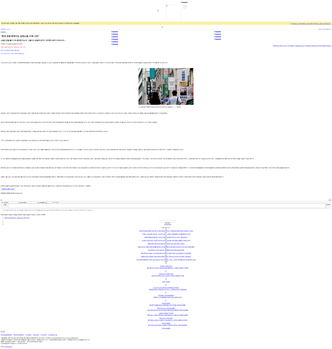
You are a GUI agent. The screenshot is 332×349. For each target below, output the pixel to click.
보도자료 (36, 334)
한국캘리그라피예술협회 (166, 295)
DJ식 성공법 (166, 281)
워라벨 (23, 23)
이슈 (45, 23)
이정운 (8, 189)
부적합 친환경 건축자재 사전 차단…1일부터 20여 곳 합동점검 (168, 289)
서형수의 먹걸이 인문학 (166, 313)
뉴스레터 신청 (52, 334)
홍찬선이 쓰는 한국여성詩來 (166, 308)
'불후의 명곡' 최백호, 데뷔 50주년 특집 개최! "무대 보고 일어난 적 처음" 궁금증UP (166, 256)
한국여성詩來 (166, 323)
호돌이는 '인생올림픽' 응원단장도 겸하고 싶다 (168, 297)
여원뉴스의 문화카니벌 (166, 274)
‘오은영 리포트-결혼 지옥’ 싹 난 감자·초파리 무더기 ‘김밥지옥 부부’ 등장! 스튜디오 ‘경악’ (166, 231)
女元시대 (3, 23)
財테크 (38, 23)
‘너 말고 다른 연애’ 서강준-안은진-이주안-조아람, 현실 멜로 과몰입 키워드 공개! (166, 240)
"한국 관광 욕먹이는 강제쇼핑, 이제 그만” (17, 218)
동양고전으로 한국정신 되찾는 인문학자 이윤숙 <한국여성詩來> (167, 325)
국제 (53, 23)
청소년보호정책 (19, 334)
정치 (8, 23)
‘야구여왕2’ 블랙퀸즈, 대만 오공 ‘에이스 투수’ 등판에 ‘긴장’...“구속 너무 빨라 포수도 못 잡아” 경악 (166, 259)
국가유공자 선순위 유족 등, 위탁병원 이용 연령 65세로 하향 (166, 250)
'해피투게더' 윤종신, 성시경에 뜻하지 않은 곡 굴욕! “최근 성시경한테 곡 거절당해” (166, 253)
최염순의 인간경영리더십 (66, 23)
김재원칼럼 (76, 23)
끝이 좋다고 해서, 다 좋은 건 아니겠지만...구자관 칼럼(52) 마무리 (168, 320)
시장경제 (12, 23)
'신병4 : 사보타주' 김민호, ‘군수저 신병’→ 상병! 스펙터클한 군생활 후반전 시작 (166, 234)
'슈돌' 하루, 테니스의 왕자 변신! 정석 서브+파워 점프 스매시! (166, 243)
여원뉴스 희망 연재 (166, 266)
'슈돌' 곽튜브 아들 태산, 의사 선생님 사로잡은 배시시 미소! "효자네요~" (166, 237)
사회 (16, 23)
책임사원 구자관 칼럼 (166, 318)
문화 (19, 23)
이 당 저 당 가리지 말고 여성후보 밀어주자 (166, 287)
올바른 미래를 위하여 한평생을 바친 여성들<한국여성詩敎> (167, 305)
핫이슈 (56, 23)
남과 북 (49, 23)
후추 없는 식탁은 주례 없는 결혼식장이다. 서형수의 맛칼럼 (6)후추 (167, 315)
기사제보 (28, 334)
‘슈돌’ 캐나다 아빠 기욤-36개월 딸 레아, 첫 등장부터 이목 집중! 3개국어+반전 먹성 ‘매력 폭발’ (166, 247)
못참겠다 (3, 32)
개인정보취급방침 (6, 334)
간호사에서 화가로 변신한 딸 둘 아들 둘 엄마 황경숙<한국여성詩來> (168, 310)
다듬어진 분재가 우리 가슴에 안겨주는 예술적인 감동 (167, 275)
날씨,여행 (33, 23)
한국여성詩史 (166, 303)
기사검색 (43, 334)
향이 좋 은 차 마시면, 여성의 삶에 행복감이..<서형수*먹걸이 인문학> (168, 268)
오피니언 (27, 23)
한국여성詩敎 (166, 328)
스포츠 (42, 23)
